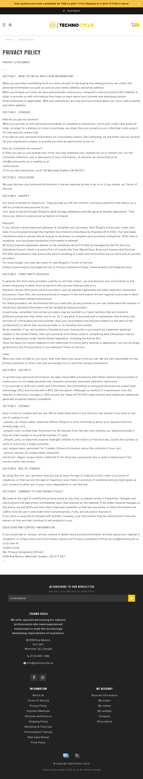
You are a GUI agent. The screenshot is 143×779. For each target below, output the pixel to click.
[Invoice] (77, 755)
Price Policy (38, 742)
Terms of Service (38, 700)
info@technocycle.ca (40, 663)
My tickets (104, 705)
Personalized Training (38, 732)
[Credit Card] (66, 755)
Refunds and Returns (38, 716)
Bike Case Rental (38, 737)
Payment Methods (38, 711)
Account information (105, 695)
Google (97, 770)
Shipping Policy (38, 721)
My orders (104, 700)
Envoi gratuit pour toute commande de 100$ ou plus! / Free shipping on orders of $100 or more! (71, 3)
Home (8, 39)
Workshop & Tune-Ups (38, 726)
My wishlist (105, 711)
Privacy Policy (38, 705)
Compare (104, 716)
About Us (38, 695)
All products (104, 721)
